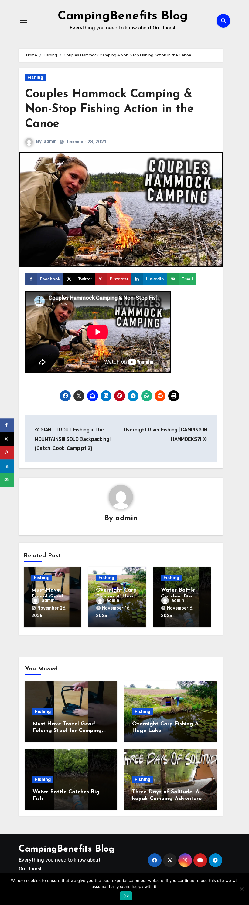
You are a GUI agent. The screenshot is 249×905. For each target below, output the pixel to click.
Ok (126, 895)
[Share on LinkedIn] (7, 466)
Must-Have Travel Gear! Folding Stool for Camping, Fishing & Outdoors (67, 730)
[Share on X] (7, 439)
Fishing (35, 77)
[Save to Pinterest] (7, 452)
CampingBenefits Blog (123, 16)
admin (50, 141)
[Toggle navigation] (24, 20)
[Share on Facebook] (7, 425)
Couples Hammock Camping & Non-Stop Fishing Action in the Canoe (109, 109)
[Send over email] (7, 480)
